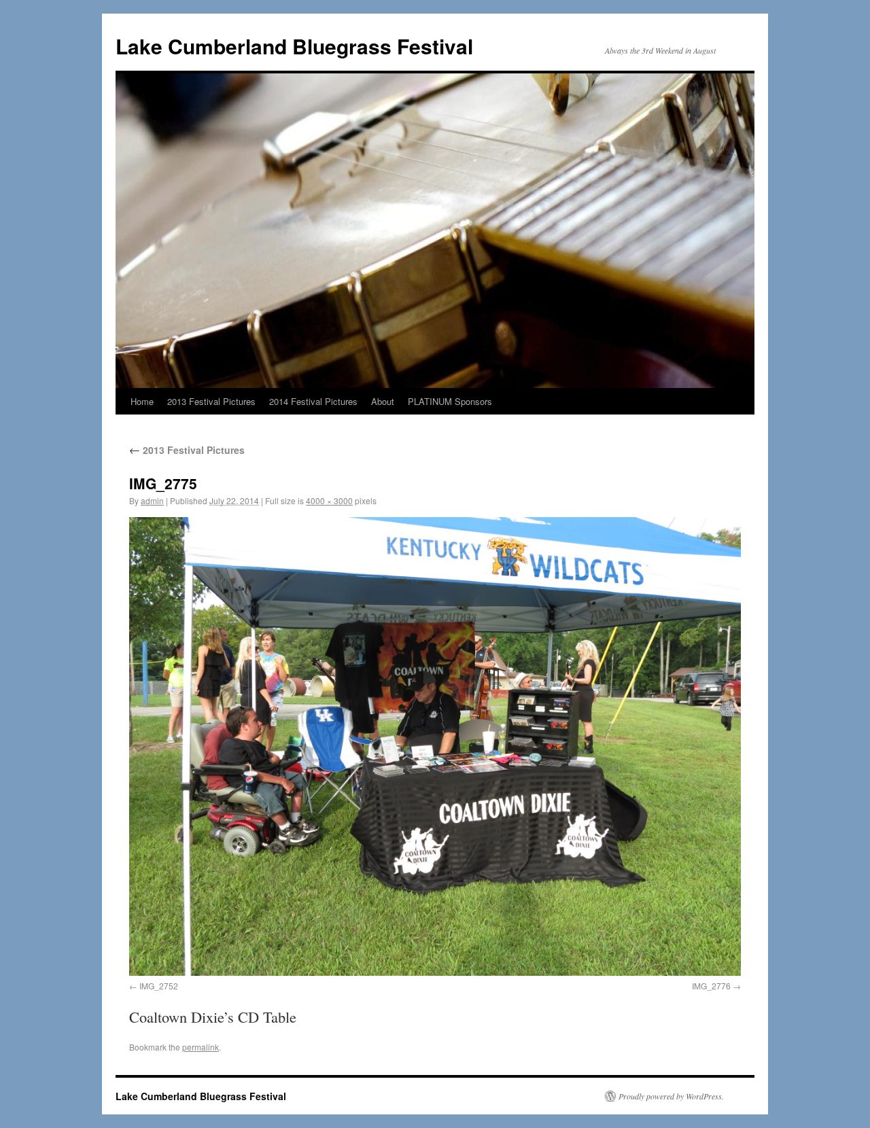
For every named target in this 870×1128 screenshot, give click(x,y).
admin (152, 500)
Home (142, 401)
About (382, 401)
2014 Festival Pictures (313, 401)
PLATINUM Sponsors (450, 401)
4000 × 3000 (329, 500)
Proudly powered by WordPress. (671, 1096)
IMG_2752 (158, 985)
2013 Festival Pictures (211, 401)
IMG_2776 (711, 985)
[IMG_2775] (435, 746)
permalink (200, 1047)
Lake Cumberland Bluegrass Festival (294, 45)
